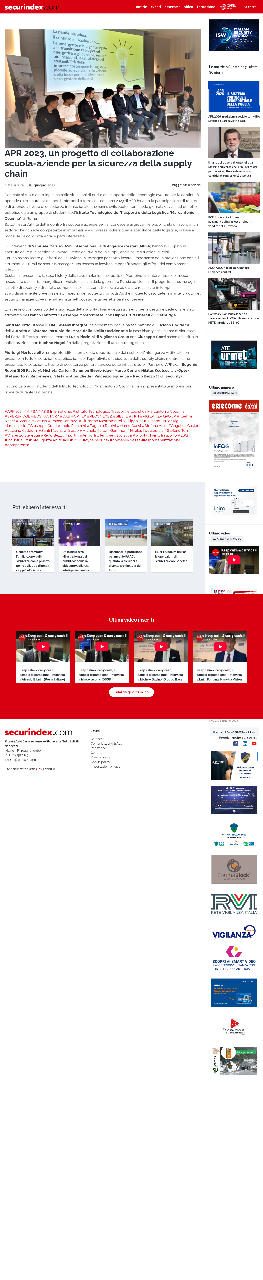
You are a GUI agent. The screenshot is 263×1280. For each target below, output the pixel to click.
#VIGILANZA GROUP (158, 416)
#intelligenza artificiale (49, 440)
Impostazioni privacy (105, 766)
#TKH (134, 416)
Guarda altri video (227, 538)
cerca (251, 7)
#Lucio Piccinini (72, 425)
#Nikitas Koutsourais (145, 430)
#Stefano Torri (176, 430)
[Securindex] (32, 7)
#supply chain (145, 435)
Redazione (98, 748)
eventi (156, 7)
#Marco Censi (129, 425)
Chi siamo (98, 739)
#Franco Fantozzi (63, 421)
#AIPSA (30, 411)
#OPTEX (78, 416)
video (188, 7)
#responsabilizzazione (160, 440)
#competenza (17, 445)
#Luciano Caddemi (21, 430)
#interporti (86, 435)
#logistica (123, 435)
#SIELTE (120, 416)
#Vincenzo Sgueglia (22, 435)
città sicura (14, 185)
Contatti (96, 753)
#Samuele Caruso (31, 421)
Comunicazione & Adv (106, 743)
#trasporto (167, 435)
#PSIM (76, 440)
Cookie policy (100, 762)
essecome (172, 7)
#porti (70, 435)
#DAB (65, 416)
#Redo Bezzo (52, 435)
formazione (206, 7)
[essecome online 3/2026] (234, 470)
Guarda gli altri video (131, 692)
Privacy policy (101, 757)
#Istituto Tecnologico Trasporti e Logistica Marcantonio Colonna (128, 411)
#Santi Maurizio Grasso (59, 430)
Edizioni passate (225, 392)
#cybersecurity (96, 440)
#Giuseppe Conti (42, 425)
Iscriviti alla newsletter (234, 731)
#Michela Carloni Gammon (103, 430)
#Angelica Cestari (183, 425)
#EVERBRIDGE (17, 416)
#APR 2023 (14, 411)
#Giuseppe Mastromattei (100, 421)
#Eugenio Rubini (101, 425)
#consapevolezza (125, 440)
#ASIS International (55, 411)
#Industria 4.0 (16, 440)
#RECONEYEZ (99, 416)
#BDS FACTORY (45, 416)
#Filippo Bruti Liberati (142, 421)
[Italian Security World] (234, 50)
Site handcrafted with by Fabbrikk (30, 769)
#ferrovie (105, 435)
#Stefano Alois (155, 425)
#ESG (183, 435)
